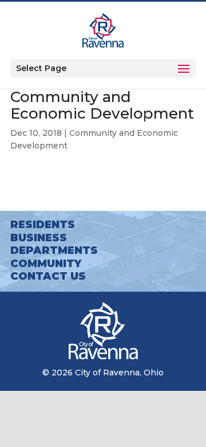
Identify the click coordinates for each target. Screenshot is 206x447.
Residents (42, 224)
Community (45, 263)
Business (38, 238)
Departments (54, 250)
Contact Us (48, 276)
